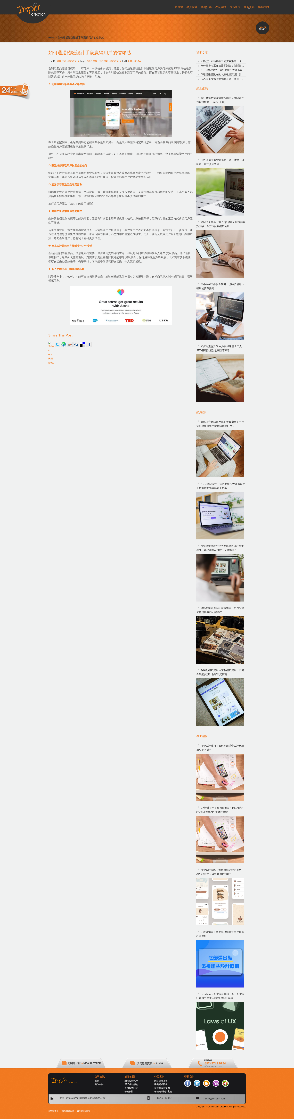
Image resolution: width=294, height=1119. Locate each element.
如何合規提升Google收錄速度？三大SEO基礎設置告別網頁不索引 (219, 348)
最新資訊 (61, 61)
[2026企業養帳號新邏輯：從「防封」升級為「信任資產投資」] (220, 192)
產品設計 (53, 253)
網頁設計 (72, 61)
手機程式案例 (161, 1084)
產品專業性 (77, 146)
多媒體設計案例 (162, 1088)
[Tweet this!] (57, 344)
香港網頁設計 (67, 1110)
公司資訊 (100, 1076)
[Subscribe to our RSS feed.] (51, 344)
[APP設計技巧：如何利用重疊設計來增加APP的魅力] (220, 777)
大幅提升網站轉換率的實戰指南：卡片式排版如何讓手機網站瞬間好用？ (241, 61)
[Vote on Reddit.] (70, 344)
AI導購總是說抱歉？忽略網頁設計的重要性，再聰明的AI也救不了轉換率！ (242, 74)
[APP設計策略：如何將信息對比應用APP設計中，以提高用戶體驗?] (220, 901)
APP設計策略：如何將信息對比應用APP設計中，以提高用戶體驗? (218, 871)
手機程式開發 (131, 1088)
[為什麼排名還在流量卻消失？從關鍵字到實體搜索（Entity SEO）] (220, 129)
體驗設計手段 (141, 68)
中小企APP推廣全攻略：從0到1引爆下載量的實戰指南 (220, 286)
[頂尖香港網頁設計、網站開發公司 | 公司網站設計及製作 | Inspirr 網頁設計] (33, 8)
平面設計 (129, 1091)
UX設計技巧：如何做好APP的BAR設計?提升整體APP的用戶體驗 (219, 809)
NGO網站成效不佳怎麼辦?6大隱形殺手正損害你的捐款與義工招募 (238, 70)
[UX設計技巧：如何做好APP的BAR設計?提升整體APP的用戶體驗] (220, 839)
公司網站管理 (83, 1110)
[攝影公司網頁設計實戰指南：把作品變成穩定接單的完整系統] (220, 640)
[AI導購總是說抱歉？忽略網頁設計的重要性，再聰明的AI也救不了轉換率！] (220, 578)
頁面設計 (64, 153)
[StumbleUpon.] (63, 344)
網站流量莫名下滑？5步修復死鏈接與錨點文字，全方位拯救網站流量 (220, 224)
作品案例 (159, 1076)
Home (51, 37)
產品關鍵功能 (78, 142)
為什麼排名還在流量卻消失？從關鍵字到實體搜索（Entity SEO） (237, 65)
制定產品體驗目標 (62, 68)
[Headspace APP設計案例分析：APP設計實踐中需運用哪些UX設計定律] (220, 1026)
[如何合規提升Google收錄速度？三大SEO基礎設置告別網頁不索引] (220, 378)
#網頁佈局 (91, 61)
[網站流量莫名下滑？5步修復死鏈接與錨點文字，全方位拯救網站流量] (220, 254)
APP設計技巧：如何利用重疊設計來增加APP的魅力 (220, 747)
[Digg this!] (76, 344)
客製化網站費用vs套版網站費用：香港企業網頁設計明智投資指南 (220, 672)
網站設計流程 (131, 1081)
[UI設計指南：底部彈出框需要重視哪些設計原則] (220, 964)
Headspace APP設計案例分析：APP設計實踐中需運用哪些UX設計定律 (220, 996)
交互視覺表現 (127, 192)
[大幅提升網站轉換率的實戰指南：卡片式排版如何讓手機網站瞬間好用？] (220, 453)
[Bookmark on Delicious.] (82, 344)
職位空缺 (99, 1084)
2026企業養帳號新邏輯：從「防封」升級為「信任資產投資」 (235, 78)
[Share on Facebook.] (89, 344)
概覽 (97, 1081)
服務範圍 (130, 1076)
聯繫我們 (189, 1076)
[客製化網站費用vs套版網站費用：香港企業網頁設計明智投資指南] (220, 702)
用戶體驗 (103, 61)
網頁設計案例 (161, 1081)
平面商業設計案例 (163, 1091)
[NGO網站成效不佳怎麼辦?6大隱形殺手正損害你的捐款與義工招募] (220, 515)
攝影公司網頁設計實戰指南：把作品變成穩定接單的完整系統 (220, 610)
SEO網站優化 (131, 1084)
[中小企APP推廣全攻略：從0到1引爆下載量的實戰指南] (220, 316)
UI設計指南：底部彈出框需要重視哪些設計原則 (220, 934)
